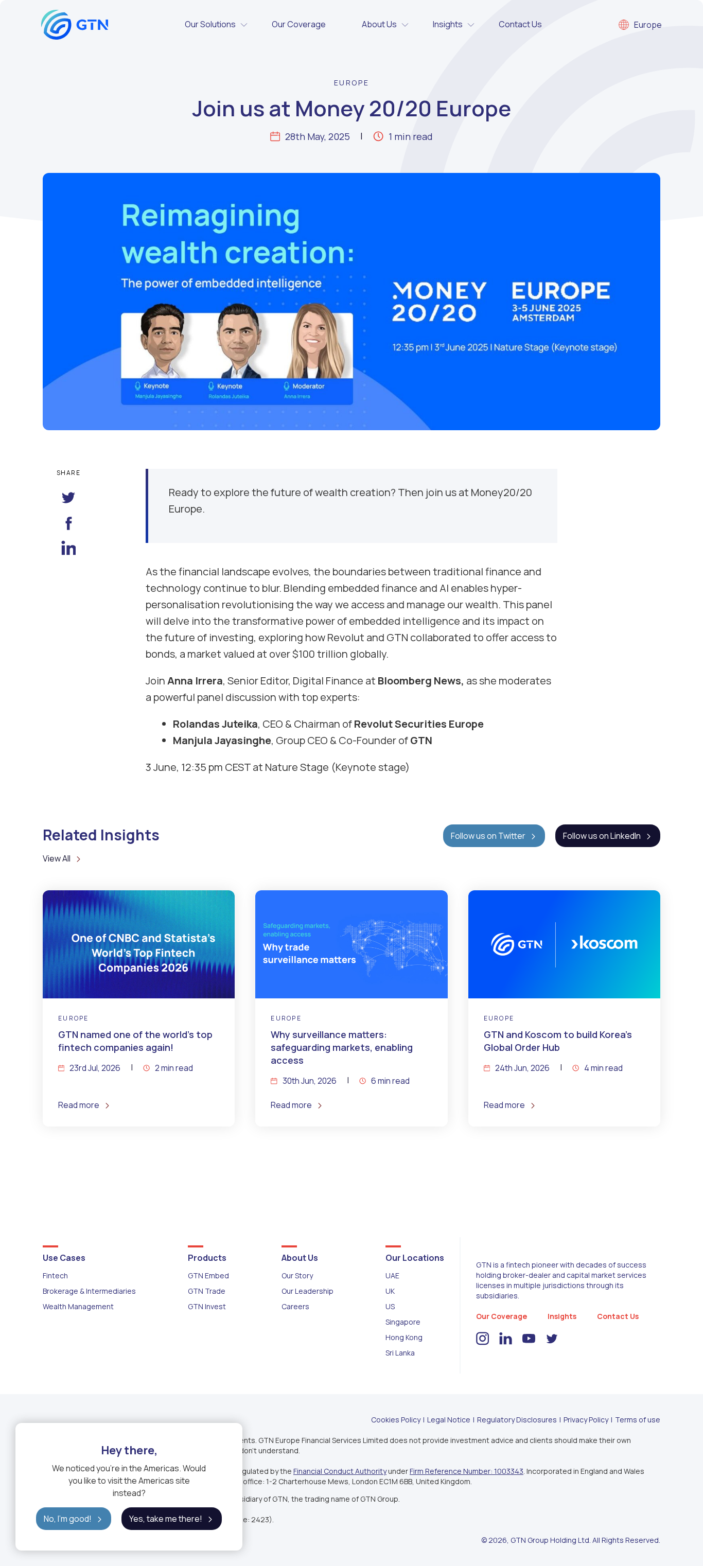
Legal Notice (448, 1419)
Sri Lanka (400, 1353)
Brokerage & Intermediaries (89, 1291)
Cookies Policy (395, 1419)
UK (390, 1291)
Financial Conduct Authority (339, 1471)
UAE (392, 1275)
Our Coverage (299, 24)
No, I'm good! (68, 1518)
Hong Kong (404, 1337)
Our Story (297, 1275)
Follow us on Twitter (488, 835)
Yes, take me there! (165, 1518)
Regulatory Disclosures (517, 1419)
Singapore (402, 1322)
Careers (295, 1306)
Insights (448, 24)
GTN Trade (206, 1291)
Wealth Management (78, 1306)
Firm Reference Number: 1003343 (466, 1471)
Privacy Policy (586, 1419)
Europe (648, 25)
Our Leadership (307, 1291)
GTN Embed (208, 1275)
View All (57, 858)
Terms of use (637, 1419)
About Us (379, 24)
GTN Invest (207, 1306)
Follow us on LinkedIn (602, 835)
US (390, 1306)
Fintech (55, 1275)
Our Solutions (210, 24)
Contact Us (520, 24)
